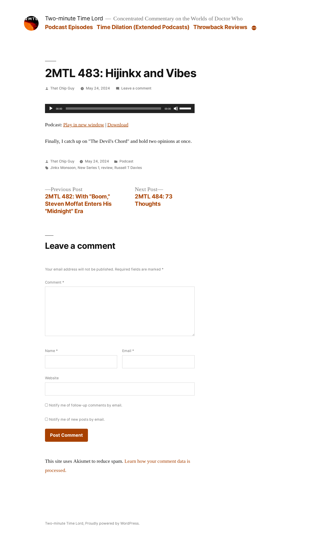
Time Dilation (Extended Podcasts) (143, 27)
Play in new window (83, 125)
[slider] (186, 108)
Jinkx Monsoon (63, 167)
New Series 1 (88, 167)
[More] (254, 28)
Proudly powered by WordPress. (112, 523)
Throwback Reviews (220, 27)
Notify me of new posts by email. (77, 419)
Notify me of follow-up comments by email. (85, 405)
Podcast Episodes (69, 27)
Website (52, 378)
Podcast (126, 161)
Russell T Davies (128, 167)
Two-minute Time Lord (74, 18)
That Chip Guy (62, 88)
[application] (120, 108)
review (106, 167)
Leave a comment (136, 88)
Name (51, 351)
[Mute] (176, 108)
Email (128, 351)
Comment (54, 282)
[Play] (51, 108)
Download (117, 125)
